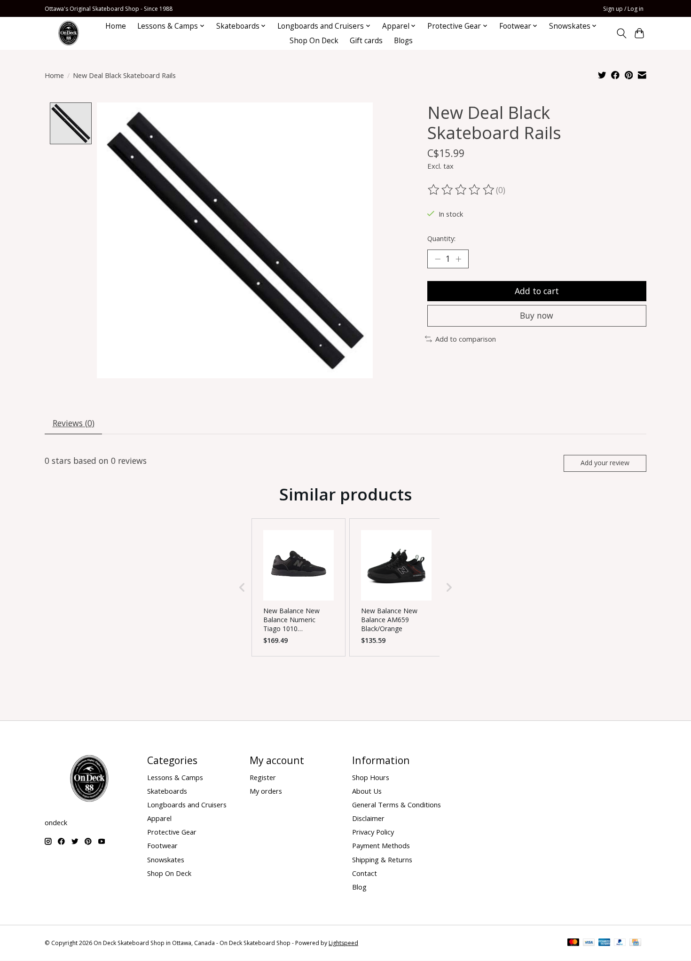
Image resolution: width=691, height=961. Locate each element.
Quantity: (441, 238)
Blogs (403, 41)
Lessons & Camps (175, 777)
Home (115, 26)
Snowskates (165, 859)
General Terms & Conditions (396, 804)
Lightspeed (343, 943)
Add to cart (537, 291)
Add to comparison (465, 339)
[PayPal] (620, 943)
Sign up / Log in (623, 9)
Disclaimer (368, 818)
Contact (364, 873)
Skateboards (167, 791)
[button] (242, 587)
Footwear (162, 845)
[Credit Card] (635, 943)
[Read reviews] (461, 190)
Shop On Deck (314, 41)
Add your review (605, 462)
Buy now (536, 315)
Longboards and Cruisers (187, 804)
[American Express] (604, 943)
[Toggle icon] (621, 33)
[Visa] (589, 943)
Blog (359, 886)
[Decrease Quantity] (437, 259)
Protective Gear (171, 831)
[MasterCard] (573, 943)
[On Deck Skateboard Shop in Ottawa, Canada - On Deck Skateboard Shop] (69, 33)
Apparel (159, 818)
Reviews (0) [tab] (73, 423)
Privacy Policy (373, 831)
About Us (367, 791)
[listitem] (298, 587)
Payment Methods (381, 845)
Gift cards (366, 41)
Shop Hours (370, 777)
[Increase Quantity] (458, 259)
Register (263, 777)
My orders (266, 791)
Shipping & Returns (382, 859)
